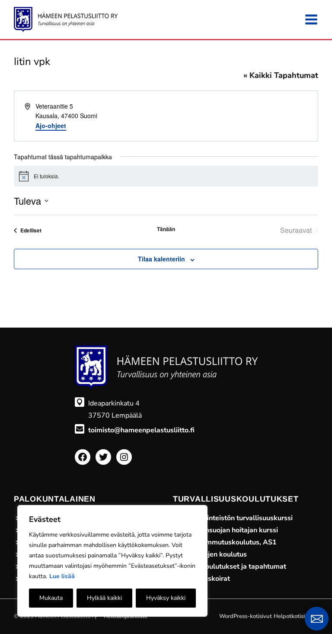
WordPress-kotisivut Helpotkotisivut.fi (268, 616)
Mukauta (51, 598)
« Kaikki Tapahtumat (280, 75)
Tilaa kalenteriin (161, 258)
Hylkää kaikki (104, 598)
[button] (317, 619)
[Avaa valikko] (311, 19)
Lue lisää (62, 576)
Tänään (166, 229)
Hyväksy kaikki (165, 598)
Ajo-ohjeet (50, 125)
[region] (112, 561)
